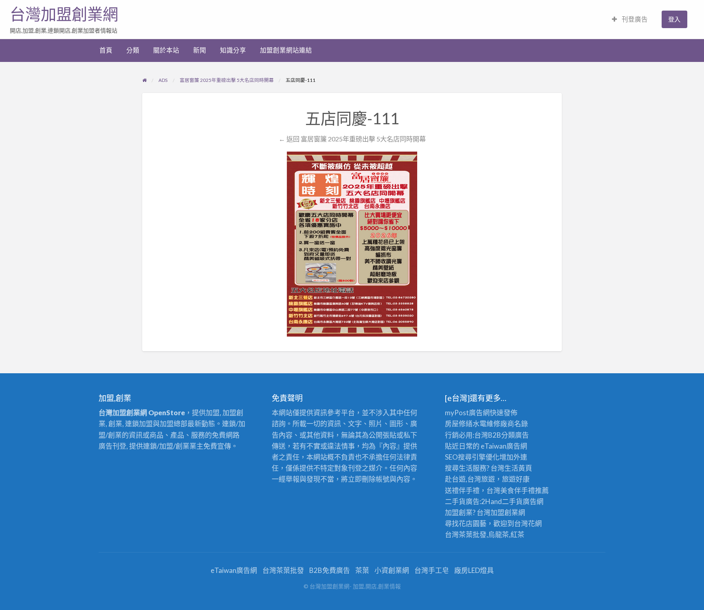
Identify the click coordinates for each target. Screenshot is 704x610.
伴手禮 (524, 490)
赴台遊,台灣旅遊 (470, 479)
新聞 (199, 50)
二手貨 (512, 501)
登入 (674, 19)
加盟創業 (504, 512)
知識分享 (233, 50)
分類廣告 (515, 435)
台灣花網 (528, 523)
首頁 (105, 50)
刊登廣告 (634, 19)
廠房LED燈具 (474, 570)
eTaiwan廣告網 (504, 446)
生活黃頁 (518, 468)
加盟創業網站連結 (286, 50)
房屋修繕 (459, 423)
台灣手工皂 (431, 570)
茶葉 (362, 570)
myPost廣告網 (467, 412)
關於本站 (166, 50)
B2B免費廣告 (329, 570)
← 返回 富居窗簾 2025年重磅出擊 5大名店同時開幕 (352, 139)
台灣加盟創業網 (64, 14)
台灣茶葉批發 (465, 534)
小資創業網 (391, 570)
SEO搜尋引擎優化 (472, 457)
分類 (132, 50)
